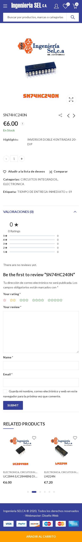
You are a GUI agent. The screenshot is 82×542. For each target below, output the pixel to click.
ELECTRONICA (13, 184)
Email (7, 374)
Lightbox (71, 99)
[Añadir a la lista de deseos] (34, 438)
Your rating (12, 294)
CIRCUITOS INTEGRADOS (39, 179)
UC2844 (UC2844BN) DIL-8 (21, 476)
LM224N (49, 476)
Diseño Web (50, 515)
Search (73, 17)
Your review (12, 307)
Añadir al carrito (41, 536)
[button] (28, 492)
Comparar (61, 171)
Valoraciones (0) (18, 212)
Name (8, 357)
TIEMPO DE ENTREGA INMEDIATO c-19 (44, 191)
